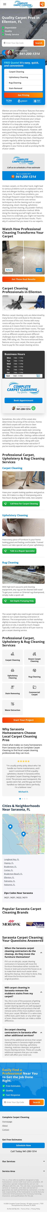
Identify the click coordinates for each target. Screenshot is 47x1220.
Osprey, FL (9, 863)
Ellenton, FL (9, 877)
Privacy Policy (35, 1209)
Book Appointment (23, 400)
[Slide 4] (27, 798)
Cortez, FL (8, 870)
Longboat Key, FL (11, 859)
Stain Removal (15, 88)
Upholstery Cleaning (18, 77)
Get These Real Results (23, 279)
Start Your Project (23, 720)
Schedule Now (23, 1145)
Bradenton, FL (10, 866)
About (5, 1125)
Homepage (7, 1121)
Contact (5, 1129)
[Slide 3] (24, 798)
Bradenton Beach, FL (13, 873)
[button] (23, 834)
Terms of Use (25, 1209)
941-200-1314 (25, 176)
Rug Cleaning (15, 82)
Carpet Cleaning (16, 71)
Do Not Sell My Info (13, 1209)
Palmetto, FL (9, 881)
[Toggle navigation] (4, 4)
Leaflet (41, 853)
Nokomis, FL (9, 884)
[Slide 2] (22, 798)
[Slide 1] (20, 798)
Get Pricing (23, 95)
